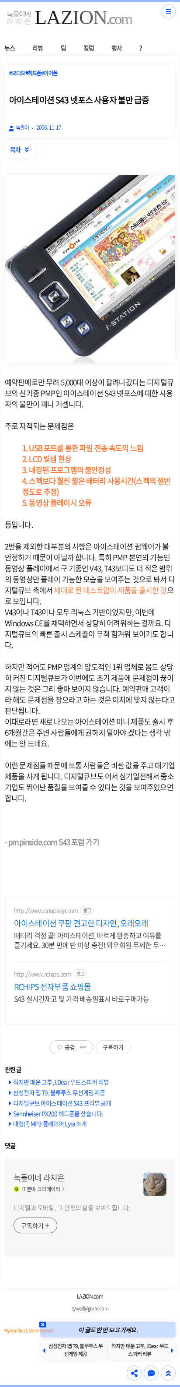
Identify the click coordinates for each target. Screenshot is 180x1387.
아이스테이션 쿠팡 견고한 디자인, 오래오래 (81, 923)
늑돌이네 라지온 (39, 1177)
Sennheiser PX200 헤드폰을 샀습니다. (58, 1113)
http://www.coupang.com (46, 910)
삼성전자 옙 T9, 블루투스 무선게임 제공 (59, 1092)
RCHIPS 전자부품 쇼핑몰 (52, 987)
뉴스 (9, 47)
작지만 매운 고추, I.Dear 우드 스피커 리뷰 (61, 1081)
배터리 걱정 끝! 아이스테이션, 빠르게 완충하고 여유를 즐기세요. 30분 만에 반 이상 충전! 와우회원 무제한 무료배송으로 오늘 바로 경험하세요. (89, 940)
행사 (116, 47)
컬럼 (88, 47)
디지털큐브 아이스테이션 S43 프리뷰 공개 (62, 1102)
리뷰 (37, 47)
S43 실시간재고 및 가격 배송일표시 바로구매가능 (81, 998)
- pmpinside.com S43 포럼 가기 (52, 841)
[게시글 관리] (83, 1047)
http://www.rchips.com (42, 974)
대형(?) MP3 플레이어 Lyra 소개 (50, 1123)
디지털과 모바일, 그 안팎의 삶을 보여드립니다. (72, 1207)
